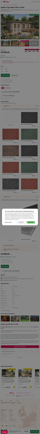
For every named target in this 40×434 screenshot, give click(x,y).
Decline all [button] (21, 222)
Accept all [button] (31, 222)
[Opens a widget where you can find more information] (4, 432)
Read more (20, 219)
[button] (8, 222)
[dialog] (20, 217)
